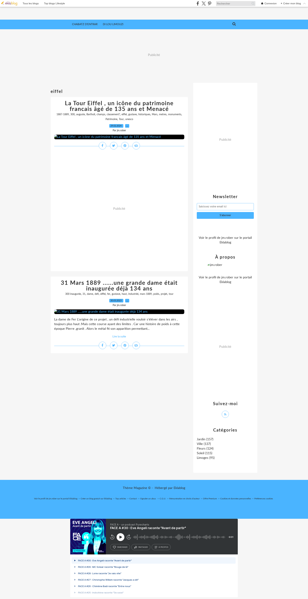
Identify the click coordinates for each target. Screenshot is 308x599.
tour (171, 294)
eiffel (124, 114)
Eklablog (179, 488)
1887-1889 (63, 114)
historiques (144, 114)
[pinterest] (209, 3)
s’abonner (122, 547)
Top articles (120, 499)
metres (162, 114)
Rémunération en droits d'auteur (184, 499)
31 (84, 294)
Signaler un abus (148, 499)
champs (101, 114)
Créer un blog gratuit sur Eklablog (96, 499)
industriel (133, 294)
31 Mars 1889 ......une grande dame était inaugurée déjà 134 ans (119, 286)
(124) (205, 448)
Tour (121, 119)
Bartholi (90, 114)
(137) (204, 444)
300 (72, 114)
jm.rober (227, 237)
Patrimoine (111, 119)
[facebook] (198, 3)
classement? (113, 114)
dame (90, 294)
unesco (129, 119)
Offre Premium (210, 499)
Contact (133, 499)
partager (143, 547)
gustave (132, 114)
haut (124, 294)
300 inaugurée (73, 294)
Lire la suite (119, 336)
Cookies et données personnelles (235, 499)
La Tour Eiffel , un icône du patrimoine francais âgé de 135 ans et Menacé (119, 106)
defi (97, 294)
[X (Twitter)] (203, 3)
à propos (163, 547)
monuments (174, 114)
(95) (206, 458)
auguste (80, 114)
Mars (154, 114)
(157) (205, 439)
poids (156, 294)
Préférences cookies (263, 499)
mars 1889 (146, 294)
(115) (204, 453)
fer (108, 294)
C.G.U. (163, 499)
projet (164, 294)
